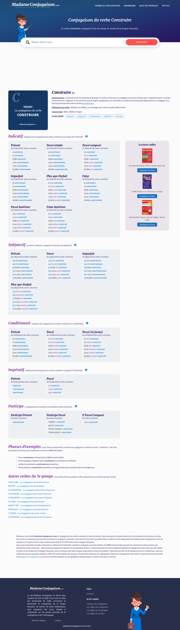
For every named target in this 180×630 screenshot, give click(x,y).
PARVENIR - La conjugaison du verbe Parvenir (28, 509)
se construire (88, 103)
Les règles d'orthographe (97, 610)
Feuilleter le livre (147, 170)
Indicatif (70, 116)
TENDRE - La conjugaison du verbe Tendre (27, 513)
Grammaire (130, 5)
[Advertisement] (90, 66)
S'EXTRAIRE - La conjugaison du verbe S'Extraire (29, 493)
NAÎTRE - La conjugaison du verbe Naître (26, 486)
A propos (90, 593)
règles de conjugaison (30, 556)
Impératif (107, 116)
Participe (118, 116)
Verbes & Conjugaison (107, 5)
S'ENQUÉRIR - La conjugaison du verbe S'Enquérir (30, 497)
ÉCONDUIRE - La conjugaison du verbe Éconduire (30, 517)
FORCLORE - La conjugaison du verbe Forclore (28, 482)
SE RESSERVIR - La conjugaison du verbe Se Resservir (31, 490)
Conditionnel (95, 116)
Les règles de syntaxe (96, 613)
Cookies (57, 620)
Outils (166, 5)
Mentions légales (39, 620)
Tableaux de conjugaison (97, 604)
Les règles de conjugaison (97, 607)
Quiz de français (149, 5)
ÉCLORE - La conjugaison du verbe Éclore (26, 501)
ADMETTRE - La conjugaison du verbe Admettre (29, 505)
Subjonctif (82, 116)
